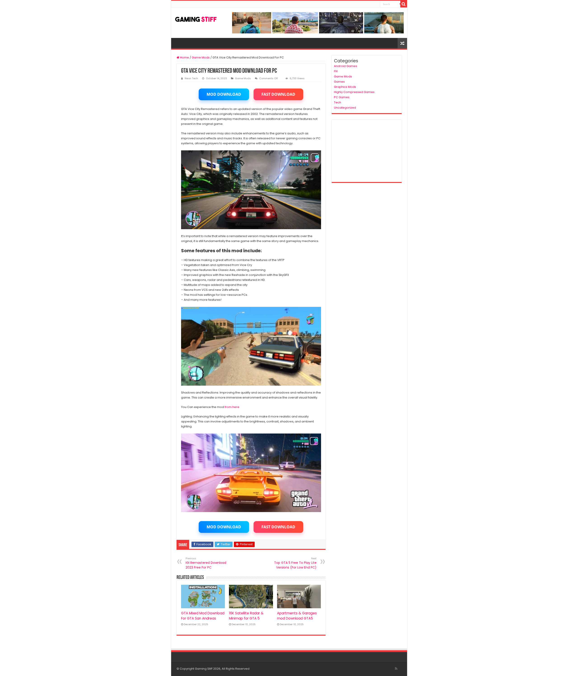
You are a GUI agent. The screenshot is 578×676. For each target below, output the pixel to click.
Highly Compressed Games (354, 92)
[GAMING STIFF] (196, 18)
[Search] (403, 4)
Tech (337, 102)
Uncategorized (345, 107)
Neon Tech (191, 78)
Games (339, 81)
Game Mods (201, 57)
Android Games (345, 66)
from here (232, 407)
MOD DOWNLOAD (224, 94)
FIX (336, 71)
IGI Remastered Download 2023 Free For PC (206, 563)
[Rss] (396, 668)
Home (184, 57)
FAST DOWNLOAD (278, 94)
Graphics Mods (345, 87)
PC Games (342, 97)
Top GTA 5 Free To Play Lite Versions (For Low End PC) (295, 563)
